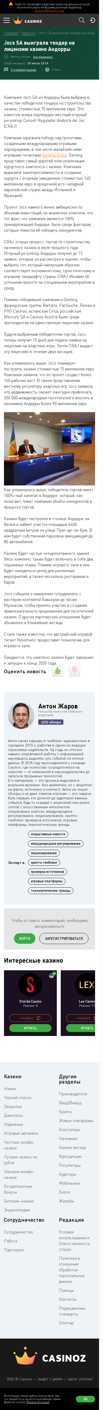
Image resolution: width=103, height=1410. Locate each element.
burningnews (43, 57)
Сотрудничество (18, 1232)
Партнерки (14, 1249)
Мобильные (69, 1183)
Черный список (17, 1097)
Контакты (67, 1299)
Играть (30, 1028)
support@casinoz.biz (49, 10)
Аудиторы (67, 1174)
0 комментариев (23, 69)
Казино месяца (72, 1147)
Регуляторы (70, 1165)
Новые (10, 1088)
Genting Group (54, 155)
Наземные (68, 1138)
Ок (85, 1399)
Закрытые (13, 1106)
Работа (10, 1240)
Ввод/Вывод (70, 1102)
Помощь (66, 1290)
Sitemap (66, 1322)
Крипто (65, 1111)
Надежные (13, 1124)
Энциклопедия (17, 1209)
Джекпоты (13, 1115)
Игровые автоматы (21, 1133)
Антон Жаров (58, 706)
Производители (73, 1093)
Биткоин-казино (19, 1201)
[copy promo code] (38, 1018)
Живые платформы (76, 1120)
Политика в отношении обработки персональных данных (72, 1270)
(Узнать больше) (37, 1402)
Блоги (64, 1192)
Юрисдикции (70, 1156)
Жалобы (66, 1201)
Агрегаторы (69, 1129)
